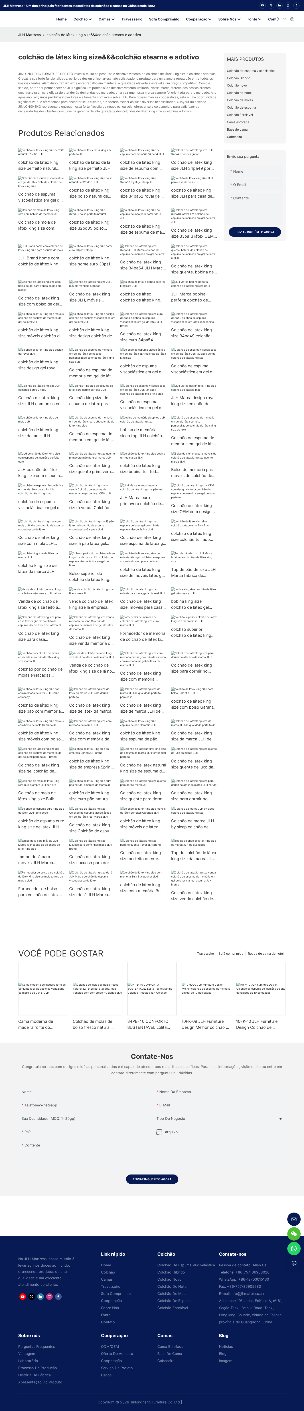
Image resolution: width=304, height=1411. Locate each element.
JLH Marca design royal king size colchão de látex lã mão (193, 401)
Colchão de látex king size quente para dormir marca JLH (142, 796)
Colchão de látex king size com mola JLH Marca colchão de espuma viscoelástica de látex (41, 540)
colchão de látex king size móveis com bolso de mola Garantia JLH (39, 736)
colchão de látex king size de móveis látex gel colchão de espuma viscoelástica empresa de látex (142, 572)
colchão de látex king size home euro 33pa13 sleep (91, 261)
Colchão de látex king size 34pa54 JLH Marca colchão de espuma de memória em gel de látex (143, 265)
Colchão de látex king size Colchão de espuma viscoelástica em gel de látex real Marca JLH (92, 828)
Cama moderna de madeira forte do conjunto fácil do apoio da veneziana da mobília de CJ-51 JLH (42, 1024)
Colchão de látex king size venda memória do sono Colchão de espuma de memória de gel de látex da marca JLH (91, 640)
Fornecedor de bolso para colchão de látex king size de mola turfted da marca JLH (38, 892)
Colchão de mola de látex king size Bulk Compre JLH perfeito (38, 796)
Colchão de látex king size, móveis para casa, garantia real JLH (142, 604)
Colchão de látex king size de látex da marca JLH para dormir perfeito (90, 708)
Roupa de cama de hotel (266, 953)
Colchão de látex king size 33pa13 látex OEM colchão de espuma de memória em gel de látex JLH (194, 233)
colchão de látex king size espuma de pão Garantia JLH (140, 736)
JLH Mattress (29, 34)
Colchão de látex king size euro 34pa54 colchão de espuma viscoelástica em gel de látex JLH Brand (142, 337)
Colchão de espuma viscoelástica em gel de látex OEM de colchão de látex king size (40, 197)
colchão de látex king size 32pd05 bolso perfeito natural (89, 225)
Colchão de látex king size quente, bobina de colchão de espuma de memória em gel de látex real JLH (194, 269)
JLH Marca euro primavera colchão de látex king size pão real (141, 501)
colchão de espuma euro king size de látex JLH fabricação (41, 824)
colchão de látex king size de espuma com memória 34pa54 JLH (140, 165)
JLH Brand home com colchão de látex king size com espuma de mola (38, 261)
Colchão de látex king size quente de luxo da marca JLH (192, 764)
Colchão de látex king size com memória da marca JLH (89, 736)
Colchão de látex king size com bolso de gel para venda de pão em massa (39, 301)
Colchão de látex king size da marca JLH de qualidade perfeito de (191, 736)
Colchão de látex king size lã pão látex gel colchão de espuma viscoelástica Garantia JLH (89, 540)
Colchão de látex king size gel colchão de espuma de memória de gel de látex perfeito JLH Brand (40, 768)
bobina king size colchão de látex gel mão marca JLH (190, 604)
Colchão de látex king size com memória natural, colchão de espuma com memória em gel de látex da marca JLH (141, 676)
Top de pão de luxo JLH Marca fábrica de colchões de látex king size (193, 572)
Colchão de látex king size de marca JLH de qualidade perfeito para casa (142, 708)
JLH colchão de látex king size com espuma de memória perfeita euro (39, 473)
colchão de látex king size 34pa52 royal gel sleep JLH (140, 193)
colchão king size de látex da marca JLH (37, 568)
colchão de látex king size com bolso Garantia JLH (193, 704)
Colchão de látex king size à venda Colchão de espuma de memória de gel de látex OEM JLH (92, 505)
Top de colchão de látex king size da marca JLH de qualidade (193, 856)
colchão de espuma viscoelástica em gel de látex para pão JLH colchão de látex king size (40, 505)
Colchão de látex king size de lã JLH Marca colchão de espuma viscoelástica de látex (89, 892)
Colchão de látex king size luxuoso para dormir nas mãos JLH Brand (92, 860)
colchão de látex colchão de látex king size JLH (140, 297)
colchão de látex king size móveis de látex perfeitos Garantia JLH (141, 824)
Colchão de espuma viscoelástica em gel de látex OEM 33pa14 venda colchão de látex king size (193, 369)
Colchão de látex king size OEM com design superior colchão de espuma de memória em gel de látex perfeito (193, 509)
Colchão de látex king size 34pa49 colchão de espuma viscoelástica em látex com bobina (193, 333)
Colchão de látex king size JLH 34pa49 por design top (191, 165)
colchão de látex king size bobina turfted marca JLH (140, 469)
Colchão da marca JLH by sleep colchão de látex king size (192, 824)
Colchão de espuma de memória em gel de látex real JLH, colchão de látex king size (92, 437)
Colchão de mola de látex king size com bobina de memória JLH (40, 225)
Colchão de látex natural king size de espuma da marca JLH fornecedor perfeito (143, 768)
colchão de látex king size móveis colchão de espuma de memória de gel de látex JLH (40, 333)
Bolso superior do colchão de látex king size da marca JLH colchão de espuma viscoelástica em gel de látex (91, 576)
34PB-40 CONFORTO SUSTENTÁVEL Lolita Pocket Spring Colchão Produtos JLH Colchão (148, 1024)
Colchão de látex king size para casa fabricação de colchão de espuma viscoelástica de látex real (41, 636)
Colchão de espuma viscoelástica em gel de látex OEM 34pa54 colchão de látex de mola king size (142, 405)
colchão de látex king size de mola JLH (38, 432)
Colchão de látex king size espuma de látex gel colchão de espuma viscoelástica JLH (143, 540)
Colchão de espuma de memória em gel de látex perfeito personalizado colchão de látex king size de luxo (194, 441)
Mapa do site (195, 1402)
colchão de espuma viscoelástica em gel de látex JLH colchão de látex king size (142, 369)
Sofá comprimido (231, 953)
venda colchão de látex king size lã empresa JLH (91, 604)
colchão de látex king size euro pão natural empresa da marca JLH (91, 796)
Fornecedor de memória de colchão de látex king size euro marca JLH (143, 636)
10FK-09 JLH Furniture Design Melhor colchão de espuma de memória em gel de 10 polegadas (206, 1024)
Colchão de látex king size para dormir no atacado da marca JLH (192, 668)
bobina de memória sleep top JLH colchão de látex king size (141, 433)
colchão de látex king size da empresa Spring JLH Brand (91, 764)
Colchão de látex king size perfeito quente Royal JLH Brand (140, 856)
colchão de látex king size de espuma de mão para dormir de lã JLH (142, 229)
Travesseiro (205, 953)
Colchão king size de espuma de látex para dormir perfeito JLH (89, 401)
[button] (278, 19)
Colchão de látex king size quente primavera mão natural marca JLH (91, 469)
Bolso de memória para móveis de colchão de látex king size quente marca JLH (193, 473)
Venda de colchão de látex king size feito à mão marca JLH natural (40, 604)
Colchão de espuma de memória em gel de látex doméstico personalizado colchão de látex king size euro (92, 373)
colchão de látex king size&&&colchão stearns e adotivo (94, 34)
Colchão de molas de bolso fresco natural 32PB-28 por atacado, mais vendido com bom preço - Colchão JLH (95, 1024)
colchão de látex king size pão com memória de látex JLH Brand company (39, 708)
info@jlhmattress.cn (247, 1293)
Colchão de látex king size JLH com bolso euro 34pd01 (41, 401)
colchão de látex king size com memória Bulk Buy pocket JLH (142, 888)
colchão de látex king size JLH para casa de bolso (191, 193)
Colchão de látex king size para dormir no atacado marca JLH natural (191, 796)
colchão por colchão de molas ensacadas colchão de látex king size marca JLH (40, 672)
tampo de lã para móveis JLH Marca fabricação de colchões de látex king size (40, 860)
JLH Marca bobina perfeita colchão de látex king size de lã (189, 297)
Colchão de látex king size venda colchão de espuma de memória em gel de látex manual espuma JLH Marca (193, 896)
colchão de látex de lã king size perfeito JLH (89, 165)
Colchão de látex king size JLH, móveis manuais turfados (89, 297)
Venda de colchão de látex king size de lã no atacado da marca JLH (90, 668)
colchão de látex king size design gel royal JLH (38, 365)
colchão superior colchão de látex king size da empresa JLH (191, 632)
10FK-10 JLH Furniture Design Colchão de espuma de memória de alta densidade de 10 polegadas (258, 1024)
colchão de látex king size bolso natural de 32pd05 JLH (89, 193)
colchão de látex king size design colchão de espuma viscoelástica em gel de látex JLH (90, 333)
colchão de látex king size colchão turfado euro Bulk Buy (191, 536)
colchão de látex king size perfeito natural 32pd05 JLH (38, 165)
